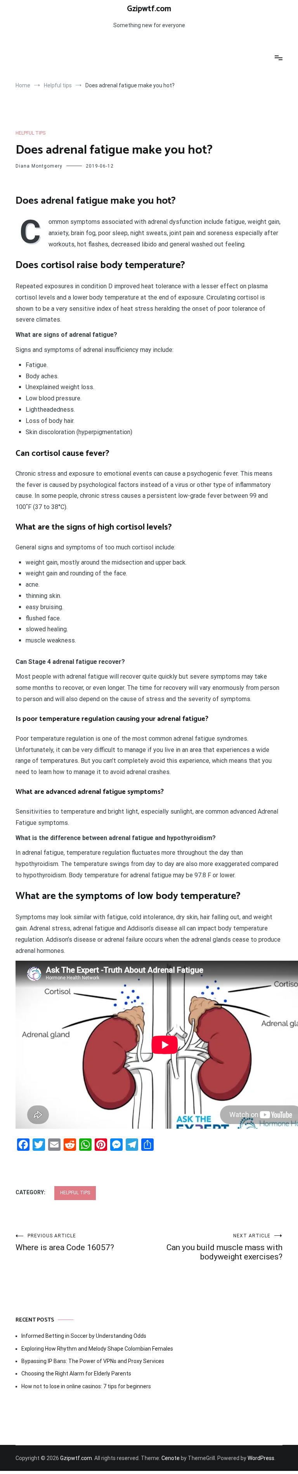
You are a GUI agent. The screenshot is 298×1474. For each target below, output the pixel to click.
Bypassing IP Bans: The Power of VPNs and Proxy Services (92, 1361)
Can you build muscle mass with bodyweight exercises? (224, 1247)
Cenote (170, 1458)
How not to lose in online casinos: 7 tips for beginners (86, 1386)
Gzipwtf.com (149, 9)
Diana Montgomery (39, 166)
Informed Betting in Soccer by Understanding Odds (83, 1336)
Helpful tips (30, 133)
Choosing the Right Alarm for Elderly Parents (76, 1373)
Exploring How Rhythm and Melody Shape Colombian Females (97, 1349)
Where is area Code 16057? (65, 1242)
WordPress (261, 1458)
